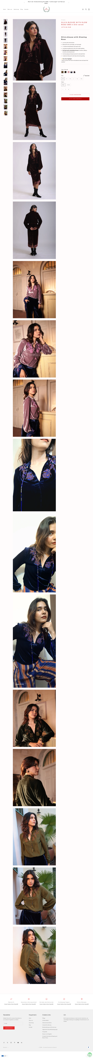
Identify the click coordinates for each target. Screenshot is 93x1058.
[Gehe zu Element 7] (5, 58)
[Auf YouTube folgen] (18, 1042)
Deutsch (5, 1047)
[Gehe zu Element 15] (5, 113)
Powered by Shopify (52, 1047)
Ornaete (63, 19)
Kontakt (26, 9)
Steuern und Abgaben (47, 1034)
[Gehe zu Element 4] (5, 40)
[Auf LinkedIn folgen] (21, 1042)
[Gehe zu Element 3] (5, 34)
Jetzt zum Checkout (75, 98)
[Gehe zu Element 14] (5, 106)
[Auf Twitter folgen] (7, 1042)
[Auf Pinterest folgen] (14, 1042)
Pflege (43, 1018)
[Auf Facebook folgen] (4, 1042)
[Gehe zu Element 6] (5, 52)
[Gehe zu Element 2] (5, 28)
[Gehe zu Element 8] (5, 65)
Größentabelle (45, 1020)
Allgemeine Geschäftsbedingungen (50, 1029)
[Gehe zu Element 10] (5, 81)
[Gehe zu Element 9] (5, 72)
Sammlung (16, 9)
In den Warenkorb (75, 94)
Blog (22, 9)
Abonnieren (9, 1027)
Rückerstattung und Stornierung (49, 1027)
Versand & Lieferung (46, 1025)
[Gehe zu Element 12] (5, 94)
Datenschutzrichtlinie (46, 1022)
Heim (4, 9)
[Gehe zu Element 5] (5, 46)
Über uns (10, 9)
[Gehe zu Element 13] (5, 100)
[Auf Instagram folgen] (11, 1042)
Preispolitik (44, 1031)
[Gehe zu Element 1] (5, 21)
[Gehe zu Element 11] (5, 88)
